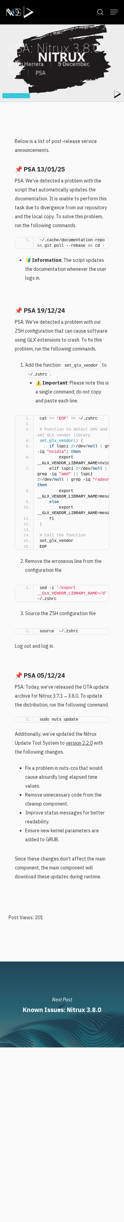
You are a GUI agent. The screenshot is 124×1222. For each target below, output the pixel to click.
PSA (40, 72)
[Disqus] (62, 1133)
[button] (114, 12)
